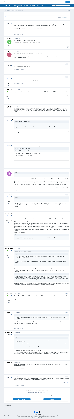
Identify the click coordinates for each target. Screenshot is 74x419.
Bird (9, 170)
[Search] (69, 5)
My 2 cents (9, 106)
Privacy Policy (35, 414)
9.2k (9, 152)
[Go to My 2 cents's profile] (9, 109)
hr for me (60, 47)
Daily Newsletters (32, 5)
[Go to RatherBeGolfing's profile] (9, 122)
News (38, 5)
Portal (6, 5)
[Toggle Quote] (15, 121)
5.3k (9, 178)
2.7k (9, 127)
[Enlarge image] (36, 184)
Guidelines (11, 7)
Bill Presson (9, 89)
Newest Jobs (26, 5)
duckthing (64, 47)
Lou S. (9, 51)
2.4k (9, 98)
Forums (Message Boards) (17, 5)
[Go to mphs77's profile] (9, 42)
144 (9, 47)
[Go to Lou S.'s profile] (9, 54)
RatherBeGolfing (9, 119)
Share (60, 17)
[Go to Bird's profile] (9, 173)
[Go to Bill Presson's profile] (9, 93)
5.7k (9, 30)
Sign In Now (52, 399)
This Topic (64, 5)
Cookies (39, 414)
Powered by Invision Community (37, 417)
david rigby (9, 144)
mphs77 (9, 38)
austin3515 (11, 16)
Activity (10, 5)
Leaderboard (6, 7)
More (42, 5)
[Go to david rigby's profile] (9, 147)
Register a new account (21, 399)
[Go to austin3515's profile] (6, 17)
